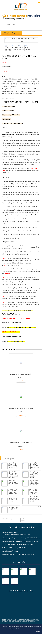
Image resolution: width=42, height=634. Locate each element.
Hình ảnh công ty (21, 562)
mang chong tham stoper (7, 626)
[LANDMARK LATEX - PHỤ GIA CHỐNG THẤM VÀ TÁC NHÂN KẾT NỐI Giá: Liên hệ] (21, 440)
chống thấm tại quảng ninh (7, 619)
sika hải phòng (37, 626)
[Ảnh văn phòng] (5, 571)
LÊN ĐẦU (38, 631)
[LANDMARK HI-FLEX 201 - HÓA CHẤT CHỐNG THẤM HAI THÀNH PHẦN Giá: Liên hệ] (21, 371)
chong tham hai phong (19, 626)
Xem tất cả (38, 507)
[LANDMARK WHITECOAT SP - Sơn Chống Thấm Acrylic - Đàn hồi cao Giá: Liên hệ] (21, 405)
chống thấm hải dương (16, 621)
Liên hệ (5, 71)
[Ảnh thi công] (32, 571)
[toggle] (39, 2)
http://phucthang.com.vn (13, 538)
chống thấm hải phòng (15, 628)
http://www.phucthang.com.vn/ (16, 341)
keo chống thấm (5, 628)
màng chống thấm (29, 626)
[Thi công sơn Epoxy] (5, 581)
